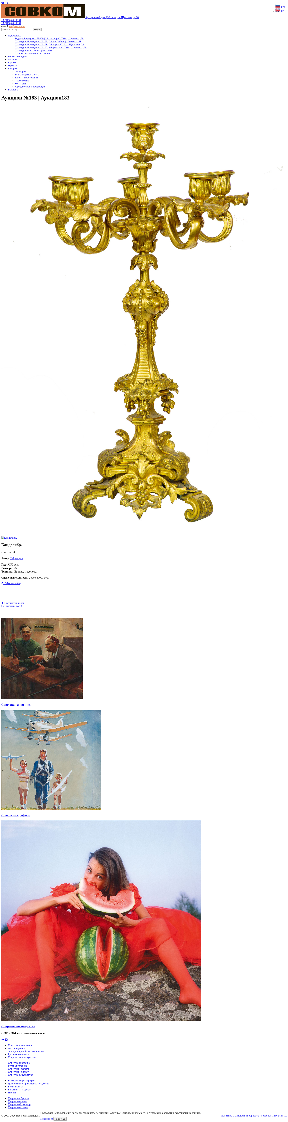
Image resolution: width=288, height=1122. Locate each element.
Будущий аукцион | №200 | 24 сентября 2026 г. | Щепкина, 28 (49, 38)
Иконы (12, 1092)
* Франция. (16, 558)
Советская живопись (20, 1045)
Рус (282, 6)
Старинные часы (17, 1101)
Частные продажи (18, 56)
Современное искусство (22, 1057)
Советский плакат (18, 1071)
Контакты (20, 83)
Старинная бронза (18, 1098)
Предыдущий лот (14, 603)
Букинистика (15, 1086)
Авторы (12, 59)
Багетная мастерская (26, 77)
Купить (12, 62)
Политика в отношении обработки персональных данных (254, 1115)
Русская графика (17, 1065)
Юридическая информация (30, 86)
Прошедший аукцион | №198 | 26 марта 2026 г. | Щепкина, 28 (49, 44)
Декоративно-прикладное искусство (28, 1083)
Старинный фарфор (19, 1104)
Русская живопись (18, 1054)
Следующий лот (10, 606)
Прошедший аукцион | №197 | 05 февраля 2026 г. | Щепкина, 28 (50, 47)
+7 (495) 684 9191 (11, 20)
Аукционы (14, 35)
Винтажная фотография (21, 1080)
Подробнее (46, 1118)
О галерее (20, 71)
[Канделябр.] (144, 531)
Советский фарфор (19, 1068)
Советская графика (19, 1062)
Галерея (13, 68)
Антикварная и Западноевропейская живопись (26, 1050)
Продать (13, 65)
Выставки (13, 89)
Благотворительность (27, 74)
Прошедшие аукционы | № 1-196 (33, 50)
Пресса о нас (22, 80)
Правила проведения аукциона (32, 53)
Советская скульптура (20, 1074)
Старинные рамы (18, 1107)
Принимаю (60, 1119)
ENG (283, 11)
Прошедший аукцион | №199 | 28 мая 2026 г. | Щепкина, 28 (48, 41)
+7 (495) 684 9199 (11, 23)
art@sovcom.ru (17, 26)
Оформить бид (12, 583)
